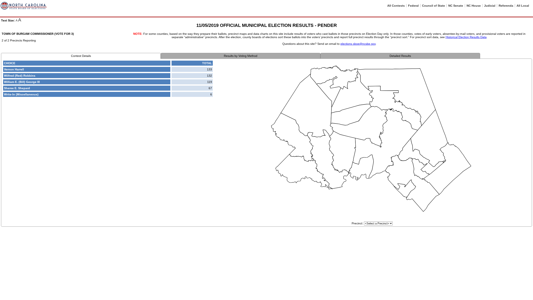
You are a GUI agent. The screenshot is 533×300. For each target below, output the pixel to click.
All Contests (396, 5)
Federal (413, 5)
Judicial (489, 5)
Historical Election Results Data (466, 37)
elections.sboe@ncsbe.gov (358, 43)
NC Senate (455, 5)
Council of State (433, 5)
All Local (523, 5)
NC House (474, 5)
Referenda (506, 5)
